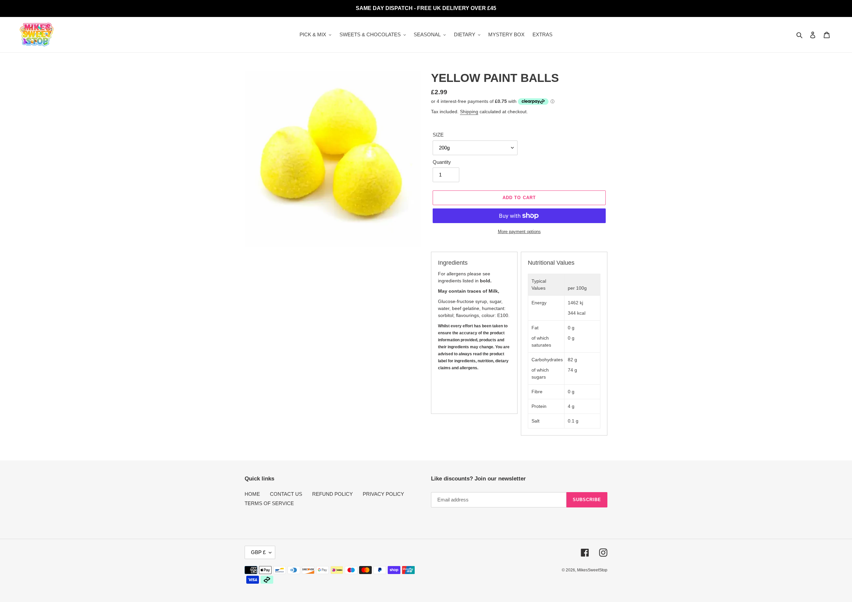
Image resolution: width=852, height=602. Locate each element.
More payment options (519, 231)
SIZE (438, 135)
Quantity (442, 162)
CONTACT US (286, 494)
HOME (252, 494)
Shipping (469, 111)
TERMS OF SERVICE (269, 503)
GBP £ (258, 552)
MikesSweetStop (592, 570)
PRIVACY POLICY (383, 494)
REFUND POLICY (332, 494)
